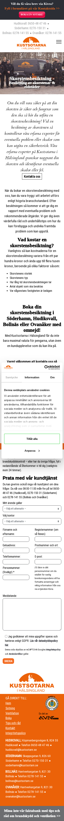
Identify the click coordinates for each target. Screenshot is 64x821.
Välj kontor (9, 515)
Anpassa (30, 450)
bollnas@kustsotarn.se (19, 781)
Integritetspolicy (53, 649)
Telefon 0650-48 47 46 (35, 745)
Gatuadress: (9, 545)
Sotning (10, 708)
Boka (9, 718)
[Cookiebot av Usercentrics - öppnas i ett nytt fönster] (45, 367)
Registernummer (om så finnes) (46, 532)
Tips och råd (13, 723)
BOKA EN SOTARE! (32, 14)
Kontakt (10, 728)
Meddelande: (10, 596)
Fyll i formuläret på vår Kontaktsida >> (32, 8)
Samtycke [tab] (12, 377)
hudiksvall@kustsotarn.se (21, 749)
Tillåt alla (32, 438)
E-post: (38, 556)
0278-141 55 (21, 33)
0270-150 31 (38, 28)
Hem (8, 703)
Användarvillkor (16, 654)
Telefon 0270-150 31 (35, 760)
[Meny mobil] (59, 41)
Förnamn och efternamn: (10, 532)
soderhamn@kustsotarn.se (22, 765)
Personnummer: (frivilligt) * (11, 570)
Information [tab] (32, 377)
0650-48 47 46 (37, 23)
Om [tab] (52, 377)
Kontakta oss (32, 176)
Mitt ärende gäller (12, 503)
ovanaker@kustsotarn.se (20, 796)
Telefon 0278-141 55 (30, 776)
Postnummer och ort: (46, 545)
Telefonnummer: (12, 556)
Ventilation (12, 713)
